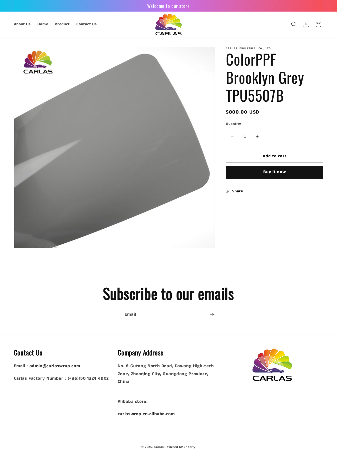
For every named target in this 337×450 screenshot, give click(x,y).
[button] (294, 24)
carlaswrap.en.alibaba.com (146, 414)
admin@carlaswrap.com (54, 366)
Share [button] (237, 191)
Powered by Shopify (180, 447)
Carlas (158, 447)
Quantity (233, 123)
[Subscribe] (212, 314)
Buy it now (274, 172)
